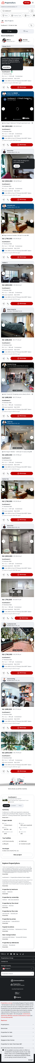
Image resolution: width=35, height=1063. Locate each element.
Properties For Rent (6, 1036)
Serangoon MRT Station (8, 937)
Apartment (15, 869)
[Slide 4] (17, 119)
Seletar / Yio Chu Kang (8, 929)
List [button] (10, 31)
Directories (4, 1028)
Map (27, 31)
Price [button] (20, 805)
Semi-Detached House (26, 871)
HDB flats (10, 1015)
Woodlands (12, 945)
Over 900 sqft (14, 913)
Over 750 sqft (5, 913)
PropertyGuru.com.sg (6, 1003)
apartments (4, 1015)
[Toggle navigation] (32, 2)
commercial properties (7, 1017)
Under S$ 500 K (15, 921)
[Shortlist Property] (31, 50)
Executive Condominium (25, 869)
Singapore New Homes (7, 1040)
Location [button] (13, 805)
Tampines (5, 945)
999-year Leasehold (13, 899)
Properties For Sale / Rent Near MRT (11, 1044)
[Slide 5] (18, 119)
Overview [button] (6, 805)
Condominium (8, 869)
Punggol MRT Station (21, 937)
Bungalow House (9, 872)
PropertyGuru (5, 1024)
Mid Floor (11, 905)
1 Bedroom (10, 891)
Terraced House (6, 871)
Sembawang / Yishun (21, 929)
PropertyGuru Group (7, 958)
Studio (4, 891)
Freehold (4, 899)
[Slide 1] (13, 119)
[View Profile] (17, 46)
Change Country (6, 966)
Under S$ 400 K (6, 921)
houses (28, 1015)
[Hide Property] (27, 50)
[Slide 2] (14, 119)
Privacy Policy (24, 1053)
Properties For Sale (6, 1032)
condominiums (26, 1013)
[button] (2, 20)
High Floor (4, 905)
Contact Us (4, 961)
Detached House (15, 871)
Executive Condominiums (19, 1015)
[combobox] (17, 11)
